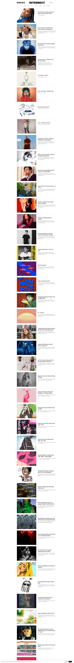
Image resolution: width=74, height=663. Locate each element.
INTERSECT (37, 2)
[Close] (72, 661)
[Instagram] (17, 2)
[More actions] (55, 10)
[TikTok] (21, 2)
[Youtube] (24, 2)
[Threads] (19, 2)
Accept (70, 661)
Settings (66, 661)
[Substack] (22, 2)
